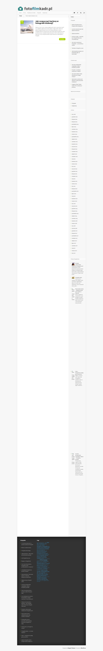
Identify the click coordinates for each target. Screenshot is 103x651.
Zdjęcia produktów (75, 33)
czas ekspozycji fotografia (43, 548)
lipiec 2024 (74, 126)
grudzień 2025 (74, 116)
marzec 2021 (74, 183)
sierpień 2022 (74, 154)
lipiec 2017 (74, 243)
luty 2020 (74, 203)
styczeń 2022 (74, 168)
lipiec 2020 (74, 193)
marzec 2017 (74, 250)
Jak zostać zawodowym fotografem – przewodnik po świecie (77, 44)
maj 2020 (73, 196)
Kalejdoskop (45, 12)
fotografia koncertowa (40, 554)
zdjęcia (38, 580)
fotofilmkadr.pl (43, 25)
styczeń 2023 (74, 146)
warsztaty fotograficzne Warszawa (41, 576)
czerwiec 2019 (74, 218)
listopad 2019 (74, 211)
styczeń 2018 (74, 228)
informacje (43, 560)
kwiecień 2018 (74, 220)
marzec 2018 (74, 223)
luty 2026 (74, 114)
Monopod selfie (40, 565)
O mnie (24, 12)
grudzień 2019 (74, 208)
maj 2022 (73, 159)
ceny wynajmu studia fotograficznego (43, 547)
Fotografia (39, 12)
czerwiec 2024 (75, 129)
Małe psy (43, 564)
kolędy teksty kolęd (41, 562)
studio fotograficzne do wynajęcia (43, 572)
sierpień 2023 (74, 139)
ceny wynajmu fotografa (42, 545)
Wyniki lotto (45, 579)
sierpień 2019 (74, 216)
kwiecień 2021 (74, 181)
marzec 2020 (74, 201)
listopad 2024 (74, 121)
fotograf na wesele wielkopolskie (42, 558)
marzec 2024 (74, 134)
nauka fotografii (45, 565)
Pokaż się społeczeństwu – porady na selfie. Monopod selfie (26, 592)
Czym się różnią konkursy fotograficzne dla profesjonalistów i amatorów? (27, 565)
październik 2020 (75, 191)
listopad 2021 (74, 173)
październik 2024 (75, 124)
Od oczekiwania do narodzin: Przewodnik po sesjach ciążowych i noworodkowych (27, 598)
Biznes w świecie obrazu (26, 547)
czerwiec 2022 (75, 156)
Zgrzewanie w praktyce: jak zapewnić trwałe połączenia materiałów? (77, 80)
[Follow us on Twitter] (74, 12)
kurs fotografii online (42, 563)
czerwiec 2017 (74, 245)
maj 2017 (73, 248)
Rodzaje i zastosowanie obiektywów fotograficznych (77, 265)
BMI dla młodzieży (43, 543)
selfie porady (44, 570)
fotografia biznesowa (42, 553)
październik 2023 (75, 136)
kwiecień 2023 (74, 144)
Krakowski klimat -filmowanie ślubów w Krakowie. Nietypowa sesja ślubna (27, 576)
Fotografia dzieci (78, 277)
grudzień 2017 (74, 230)
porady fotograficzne (44, 567)
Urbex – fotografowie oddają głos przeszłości (79, 373)
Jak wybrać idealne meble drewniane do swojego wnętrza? (77, 75)
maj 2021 (73, 178)
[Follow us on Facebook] (77, 12)
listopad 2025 (74, 119)
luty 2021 (73, 186)
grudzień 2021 (74, 171)
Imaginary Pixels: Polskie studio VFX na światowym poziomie (77, 86)
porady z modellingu (43, 568)
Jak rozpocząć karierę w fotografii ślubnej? (47, 22)
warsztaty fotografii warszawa (45, 576)
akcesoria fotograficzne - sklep (42, 542)
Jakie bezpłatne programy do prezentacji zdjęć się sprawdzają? (77, 53)
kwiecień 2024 (74, 131)
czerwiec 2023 (75, 141)
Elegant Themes (71, 648)
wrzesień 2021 (74, 176)
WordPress (83, 648)
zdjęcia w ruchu (41, 580)
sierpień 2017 (74, 240)
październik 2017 (75, 235)
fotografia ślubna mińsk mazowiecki (42, 555)
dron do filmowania (41, 551)
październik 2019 (75, 213)
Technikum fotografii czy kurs (77, 48)
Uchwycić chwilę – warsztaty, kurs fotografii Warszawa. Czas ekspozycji (77, 38)
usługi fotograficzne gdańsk (42, 574)
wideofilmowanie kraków (42, 577)
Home (20, 12)
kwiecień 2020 (74, 198)
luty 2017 (73, 253)
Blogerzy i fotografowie (26, 561)
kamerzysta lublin (40, 561)
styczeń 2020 (74, 206)
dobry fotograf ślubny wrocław (42, 549)
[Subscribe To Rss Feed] (80, 12)
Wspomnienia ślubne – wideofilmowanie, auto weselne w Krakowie (25, 615)
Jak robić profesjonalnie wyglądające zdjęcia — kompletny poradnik (76, 66)
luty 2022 (73, 166)
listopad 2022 (74, 149)
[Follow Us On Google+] (84, 12)
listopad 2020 (74, 188)
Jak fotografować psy (25, 558)
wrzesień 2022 (74, 151)
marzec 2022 (74, 163)
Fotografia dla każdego (26, 550)
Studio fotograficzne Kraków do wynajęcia (42, 574)
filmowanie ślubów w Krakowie (42, 552)
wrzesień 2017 (74, 238)
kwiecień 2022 (74, 161)
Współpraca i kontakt (31, 12)
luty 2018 (73, 225)
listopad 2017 (74, 233)
